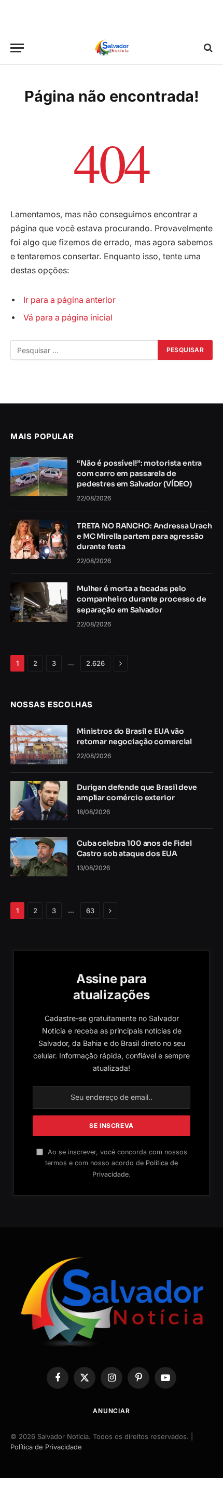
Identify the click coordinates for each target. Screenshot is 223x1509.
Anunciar (111, 1411)
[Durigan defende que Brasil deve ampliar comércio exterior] (38, 800)
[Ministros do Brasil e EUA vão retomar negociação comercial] (38, 744)
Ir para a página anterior (69, 300)
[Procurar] (207, 48)
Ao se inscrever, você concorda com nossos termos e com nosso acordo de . (116, 1163)
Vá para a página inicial (68, 318)
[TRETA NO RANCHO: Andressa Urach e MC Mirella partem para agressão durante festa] (38, 539)
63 (90, 910)
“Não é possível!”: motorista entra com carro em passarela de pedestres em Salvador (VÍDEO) (139, 473)
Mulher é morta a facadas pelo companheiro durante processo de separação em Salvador (141, 599)
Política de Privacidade (46, 1447)
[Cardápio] (17, 48)
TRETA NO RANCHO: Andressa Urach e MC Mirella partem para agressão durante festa (144, 536)
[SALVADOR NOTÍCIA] (111, 48)
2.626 (95, 663)
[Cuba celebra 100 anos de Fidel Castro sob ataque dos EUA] (38, 856)
